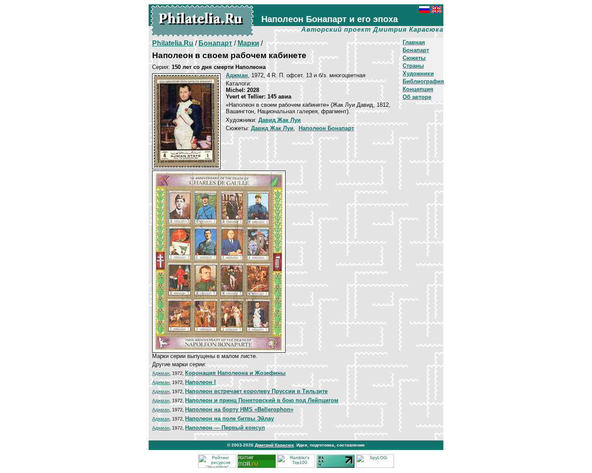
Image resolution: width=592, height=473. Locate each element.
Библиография (423, 81)
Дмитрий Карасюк (274, 445)
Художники (418, 73)
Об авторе (417, 97)
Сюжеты (414, 58)
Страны (413, 65)
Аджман (160, 373)
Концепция (418, 89)
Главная (414, 42)
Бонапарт (416, 50)
